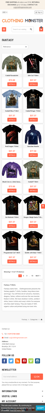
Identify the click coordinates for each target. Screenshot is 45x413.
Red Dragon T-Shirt (11, 146)
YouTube (24, 360)
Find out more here (17, 410)
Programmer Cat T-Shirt (12, 253)
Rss (17, 360)
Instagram (37, 360)
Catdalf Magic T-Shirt (33, 111)
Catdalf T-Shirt (33, 182)
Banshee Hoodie (33, 146)
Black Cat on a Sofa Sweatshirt (13, 182)
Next (38, 276)
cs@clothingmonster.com (23, 7)
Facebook (4, 360)
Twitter (11, 360)
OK (38, 376)
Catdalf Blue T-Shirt (12, 111)
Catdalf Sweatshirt (12, 75)
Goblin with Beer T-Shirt (33, 253)
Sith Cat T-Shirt (33, 75)
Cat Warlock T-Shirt (12, 217)
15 (32, 276)
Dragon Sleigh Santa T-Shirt (33, 217)
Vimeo (30, 360)
